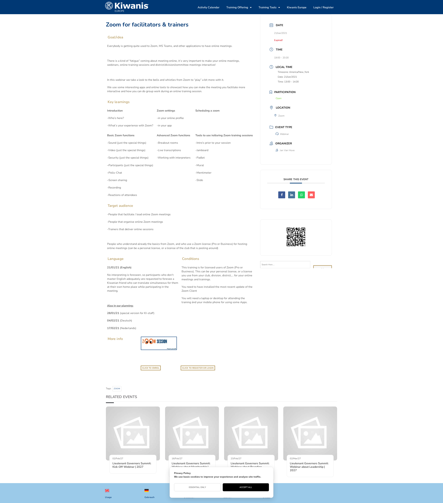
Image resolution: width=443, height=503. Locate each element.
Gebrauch (149, 497)
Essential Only (197, 487)
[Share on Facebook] (281, 194)
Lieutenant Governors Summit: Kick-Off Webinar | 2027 (131, 465)
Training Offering (237, 7)
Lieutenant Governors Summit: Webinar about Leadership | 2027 (309, 467)
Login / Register (323, 7)
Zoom (117, 388)
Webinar (284, 134)
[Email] (311, 194)
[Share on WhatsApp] (301, 194)
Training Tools (268, 7)
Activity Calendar (208, 7)
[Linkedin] (291, 194)
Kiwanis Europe (296, 7)
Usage (108, 497)
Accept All (245, 487)
